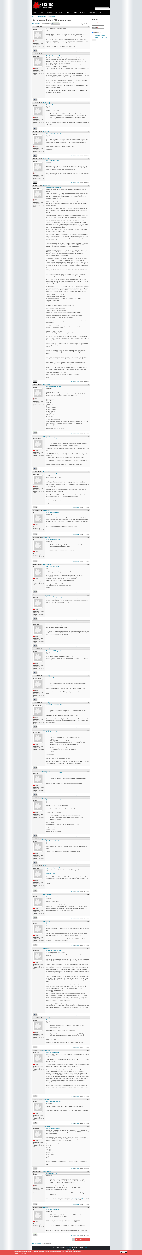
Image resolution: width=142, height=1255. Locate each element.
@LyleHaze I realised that (53, 923)
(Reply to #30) (46, 1207)
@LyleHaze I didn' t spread (53, 651)
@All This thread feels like (53, 841)
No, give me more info (20, 1253)
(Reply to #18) (46, 771)
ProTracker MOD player (78, 1198)
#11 (88, 537)
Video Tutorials (59, 12)
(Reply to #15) (46, 676)
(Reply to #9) (45, 510)
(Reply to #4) (46, 159)
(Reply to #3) (46, 132)
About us (82, 12)
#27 (88, 1050)
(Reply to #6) (46, 384)
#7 (88, 384)
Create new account (100, 35)
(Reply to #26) (46, 1050)
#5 (88, 159)
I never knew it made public (53, 624)
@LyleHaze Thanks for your (53, 105)
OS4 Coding (69, 1247)
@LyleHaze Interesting (52, 896)
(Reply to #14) (46, 649)
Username (95, 23)
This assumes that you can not (54, 438)
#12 (88, 564)
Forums (34, 16)
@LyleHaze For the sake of (53, 133)
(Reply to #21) (46, 866)
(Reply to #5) (46, 186)
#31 (88, 1207)
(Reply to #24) (46, 948)
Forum (41, 12)
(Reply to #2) (46, 103)
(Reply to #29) (47, 1171)
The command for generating (54, 597)
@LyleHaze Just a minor (52, 512)
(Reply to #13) (46, 622)
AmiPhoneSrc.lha (50, 873)
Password (95, 27)
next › (81, 1239)
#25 (88, 948)
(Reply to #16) (46, 703)
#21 (88, 839)
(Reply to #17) (46, 730)
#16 (88, 676)
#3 (88, 103)
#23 (88, 894)
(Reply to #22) (47, 894)
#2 (88, 54)
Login (99, 12)
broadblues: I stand (51, 474)
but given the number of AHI (54, 705)
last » (87, 1239)
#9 (88, 472)
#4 (88, 132)
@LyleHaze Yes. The (51, 1173)
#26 (88, 1018)
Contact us (92, 12)
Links (75, 12)
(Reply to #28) (46, 1126)
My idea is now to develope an (54, 732)
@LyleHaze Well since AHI (53, 160)
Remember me (97, 32)
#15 (88, 649)
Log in (34, 23)
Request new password (101, 37)
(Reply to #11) (47, 564)
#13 (88, 595)
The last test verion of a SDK (54, 773)
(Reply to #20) (46, 839)
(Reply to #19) (46, 798)
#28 (88, 1099)
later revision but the (51, 678)
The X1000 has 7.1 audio (52, 1052)
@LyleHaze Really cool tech (53, 1101)
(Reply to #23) (46, 921)
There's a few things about (53, 187)
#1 (88, 27)
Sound (53, 16)
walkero (76, 1249)
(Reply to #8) (46, 472)
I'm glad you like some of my (54, 950)
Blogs (68, 12)
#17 (88, 703)
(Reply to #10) (46, 537)
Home (34, 12)
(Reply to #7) (46, 436)
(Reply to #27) (46, 1099)
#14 (88, 622)
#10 (88, 510)
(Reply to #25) (46, 1018)
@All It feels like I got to (52, 566)
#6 (88, 186)
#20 (88, 798)
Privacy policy (86, 1247)
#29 (88, 1126)
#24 (88, 921)
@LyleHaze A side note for (53, 539)
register (39, 23)
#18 (88, 730)
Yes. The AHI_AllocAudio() (53, 1128)
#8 (88, 436)
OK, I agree (123, 1252)
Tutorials (49, 12)
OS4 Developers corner (44, 16)
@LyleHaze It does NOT (52, 1209)
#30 (88, 1171)
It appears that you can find (53, 868)
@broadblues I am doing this (54, 800)
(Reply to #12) (46, 595)
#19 (88, 771)
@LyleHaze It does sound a (53, 1020)
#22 (88, 866)
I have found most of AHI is (53, 56)
